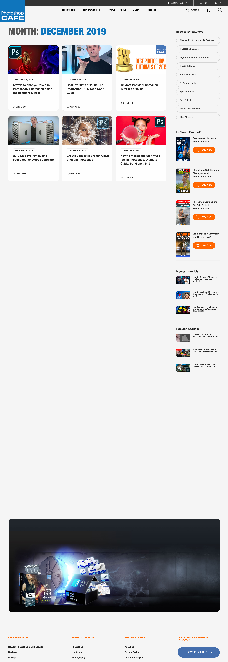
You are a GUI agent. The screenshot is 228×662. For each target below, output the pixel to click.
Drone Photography (190, 109)
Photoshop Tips (188, 75)
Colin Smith (21, 107)
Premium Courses (91, 10)
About (123, 10)
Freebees (151, 10)
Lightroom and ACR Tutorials (195, 58)
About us (129, 647)
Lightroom (77, 652)
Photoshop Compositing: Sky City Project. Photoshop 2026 (205, 205)
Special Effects (187, 92)
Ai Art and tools (188, 83)
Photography (78, 657)
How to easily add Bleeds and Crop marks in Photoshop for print (206, 294)
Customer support (134, 657)
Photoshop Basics (189, 49)
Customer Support (179, 3)
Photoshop (77, 647)
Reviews (111, 10)
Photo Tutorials (188, 66)
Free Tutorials (68, 10)
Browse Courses (197, 652)
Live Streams (186, 117)
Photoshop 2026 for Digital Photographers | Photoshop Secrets (206, 173)
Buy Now (207, 150)
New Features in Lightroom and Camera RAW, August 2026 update (205, 309)
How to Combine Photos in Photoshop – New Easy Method (205, 279)
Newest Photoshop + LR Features (197, 40)
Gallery (136, 10)
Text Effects (186, 100)
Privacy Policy (132, 652)
